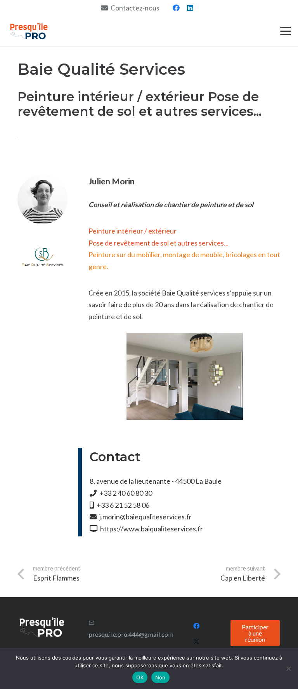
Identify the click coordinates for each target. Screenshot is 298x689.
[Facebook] (176, 8)
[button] (286, 31)
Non (160, 677)
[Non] (288, 668)
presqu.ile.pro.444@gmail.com (130, 634)
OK (140, 677)
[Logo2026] (29, 30)
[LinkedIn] (190, 8)
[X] (196, 641)
